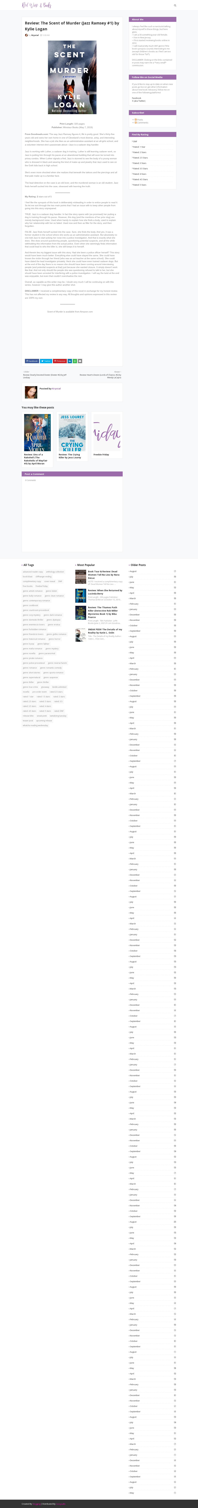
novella (26, 691)
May (153, 587)
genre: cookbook (30, 605)
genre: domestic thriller (33, 619)
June (152, 582)
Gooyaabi (60, 1503)
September (153, 630)
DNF (135, 141)
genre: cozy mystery (31, 615)
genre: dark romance (53, 615)
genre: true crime (30, 687)
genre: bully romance (32, 595)
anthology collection (55, 571)
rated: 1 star (139, 146)
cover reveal (49, 581)
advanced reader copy (33, 571)
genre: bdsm (51, 591)
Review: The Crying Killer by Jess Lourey (70, 456)
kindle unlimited (59, 687)
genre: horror (54, 639)
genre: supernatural (31, 677)
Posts (140, 119)
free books (27, 586)
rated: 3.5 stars (140, 168)
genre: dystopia (53, 619)
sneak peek (42, 716)
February (152, 603)
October (153, 625)
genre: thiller (28, 682)
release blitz (28, 716)
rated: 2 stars (139, 152)
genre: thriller (43, 682)
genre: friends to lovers (33, 634)
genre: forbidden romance (34, 629)
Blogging (36, 1503)
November (153, 620)
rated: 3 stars (139, 163)
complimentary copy (32, 581)
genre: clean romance (54, 595)
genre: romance (30, 667)
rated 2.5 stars (56, 691)
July (153, 576)
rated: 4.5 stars (140, 179)
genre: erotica (54, 624)
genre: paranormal (47, 653)
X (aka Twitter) (138, 100)
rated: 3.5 (58, 701)
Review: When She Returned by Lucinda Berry (105, 592)
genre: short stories (31, 672)
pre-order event (39, 691)
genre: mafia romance (32, 648)
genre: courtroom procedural (36, 610)
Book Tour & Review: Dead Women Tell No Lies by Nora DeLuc (103, 574)
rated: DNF (59, 711)
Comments (142, 122)
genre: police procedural (34, 663)
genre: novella (29, 653)
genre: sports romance (53, 672)
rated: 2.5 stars (140, 157)
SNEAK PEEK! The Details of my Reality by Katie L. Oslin (105, 631)
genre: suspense (50, 677)
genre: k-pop (28, 643)
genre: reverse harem (57, 663)
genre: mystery (51, 648)
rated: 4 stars (139, 174)
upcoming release (44, 720)
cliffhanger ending (43, 576)
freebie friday (42, 586)
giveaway (45, 687)
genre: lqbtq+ (43, 643)
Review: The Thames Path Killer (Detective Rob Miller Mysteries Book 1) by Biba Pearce (103, 612)
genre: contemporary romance (36, 600)
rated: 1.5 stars (43, 696)
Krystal (35, 35)
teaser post (28, 720)
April (153, 593)
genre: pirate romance (33, 658)
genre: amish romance (33, 591)
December (153, 614)
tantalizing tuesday (58, 716)
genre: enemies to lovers (34, 624)
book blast (27, 576)
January (153, 609)
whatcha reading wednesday (35, 725)
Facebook (136, 98)
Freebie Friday (101, 454)
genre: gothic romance (56, 634)
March (153, 598)
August (152, 571)
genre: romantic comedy (51, 667)
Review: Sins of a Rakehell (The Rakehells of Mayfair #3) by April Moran (35, 459)
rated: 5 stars (139, 184)
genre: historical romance (34, 639)
